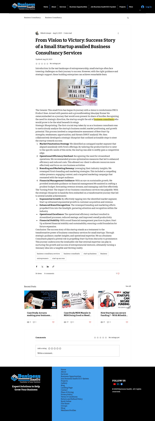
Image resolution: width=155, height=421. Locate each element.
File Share (65, 404)
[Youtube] (114, 384)
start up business (90, 254)
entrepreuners (42, 258)
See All (128, 286)
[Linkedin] (118, 384)
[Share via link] (53, 266)
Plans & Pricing (67, 392)
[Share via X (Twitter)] (42, 266)
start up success (58, 258)
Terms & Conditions (69, 397)
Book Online (66, 401)
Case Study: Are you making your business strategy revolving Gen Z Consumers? (39, 314)
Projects (64, 381)
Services (64, 374)
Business (103, 254)
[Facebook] (121, 384)
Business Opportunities (71, 376)
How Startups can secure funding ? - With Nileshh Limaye (113, 314)
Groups (64, 406)
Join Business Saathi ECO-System (71, 379)
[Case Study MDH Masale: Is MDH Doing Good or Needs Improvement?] (77, 300)
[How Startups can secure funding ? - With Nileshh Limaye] (114, 300)
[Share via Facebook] (37, 266)
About (63, 372)
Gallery (64, 383)
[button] (139, 10)
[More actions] (118, 33)
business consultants (72, 254)
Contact (64, 390)
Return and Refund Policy (71, 399)
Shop (63, 408)
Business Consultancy (32, 18)
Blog (63, 385)
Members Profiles (68, 410)
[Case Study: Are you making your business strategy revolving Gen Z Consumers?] (40, 300)
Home (63, 369)
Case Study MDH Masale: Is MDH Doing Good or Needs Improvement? (77, 314)
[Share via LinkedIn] (48, 266)
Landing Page (67, 388)
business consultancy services (48, 254)
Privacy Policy (66, 394)
